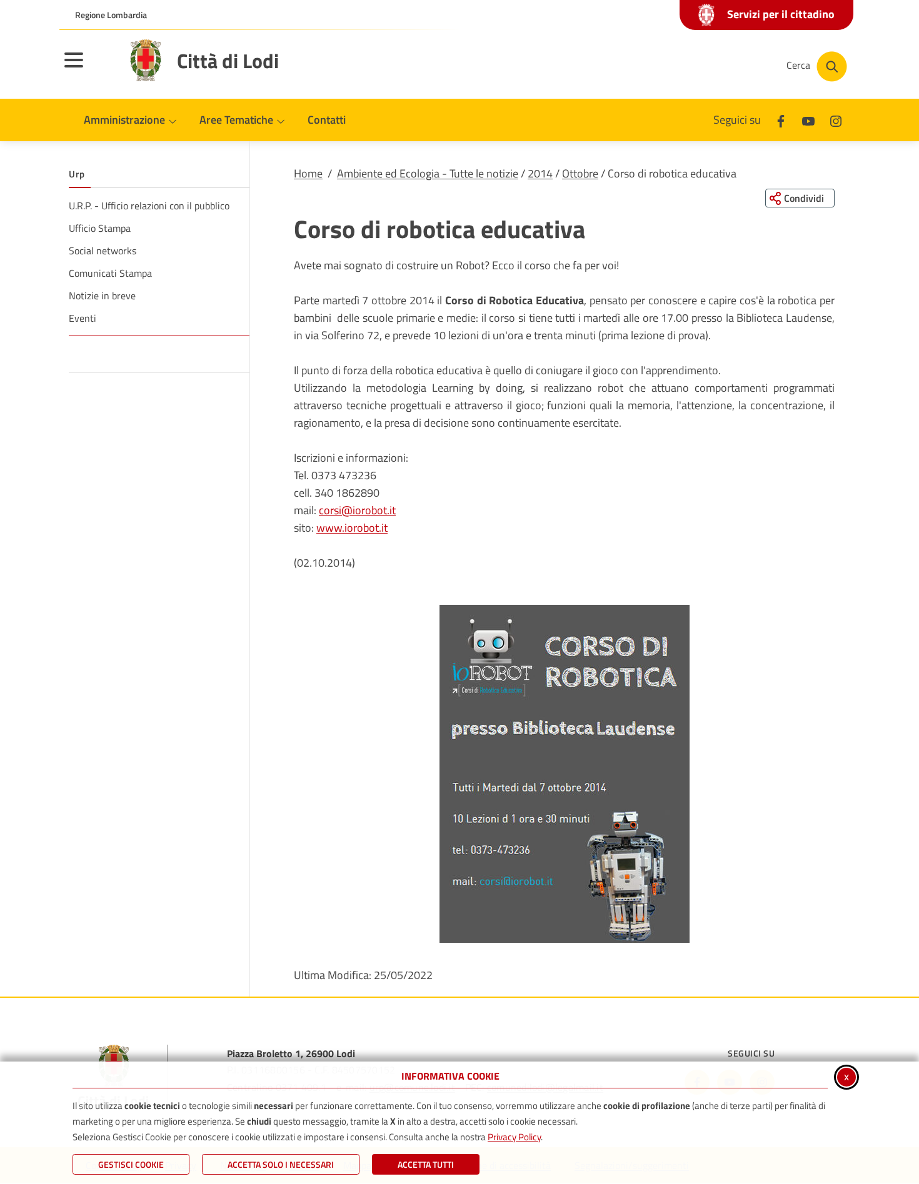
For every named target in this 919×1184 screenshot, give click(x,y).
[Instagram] (835, 119)
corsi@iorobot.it (357, 510)
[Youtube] (808, 119)
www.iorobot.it (352, 527)
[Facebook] (780, 119)
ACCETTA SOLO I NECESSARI (281, 1164)
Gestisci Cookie (131, 1164)
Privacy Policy (514, 1137)
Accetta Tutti (426, 1164)
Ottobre (580, 173)
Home (308, 173)
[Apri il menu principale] (89, 68)
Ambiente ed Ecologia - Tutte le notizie (427, 173)
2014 (540, 173)
